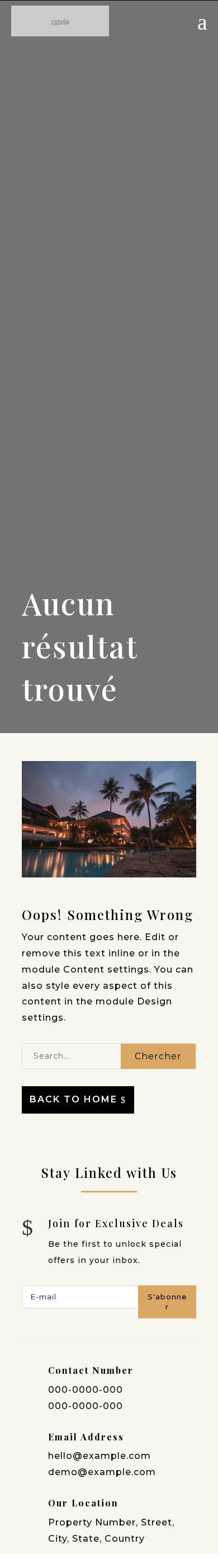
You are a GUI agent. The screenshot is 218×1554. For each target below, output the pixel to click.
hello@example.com (99, 1455)
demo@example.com (102, 1472)
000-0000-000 (85, 1389)
